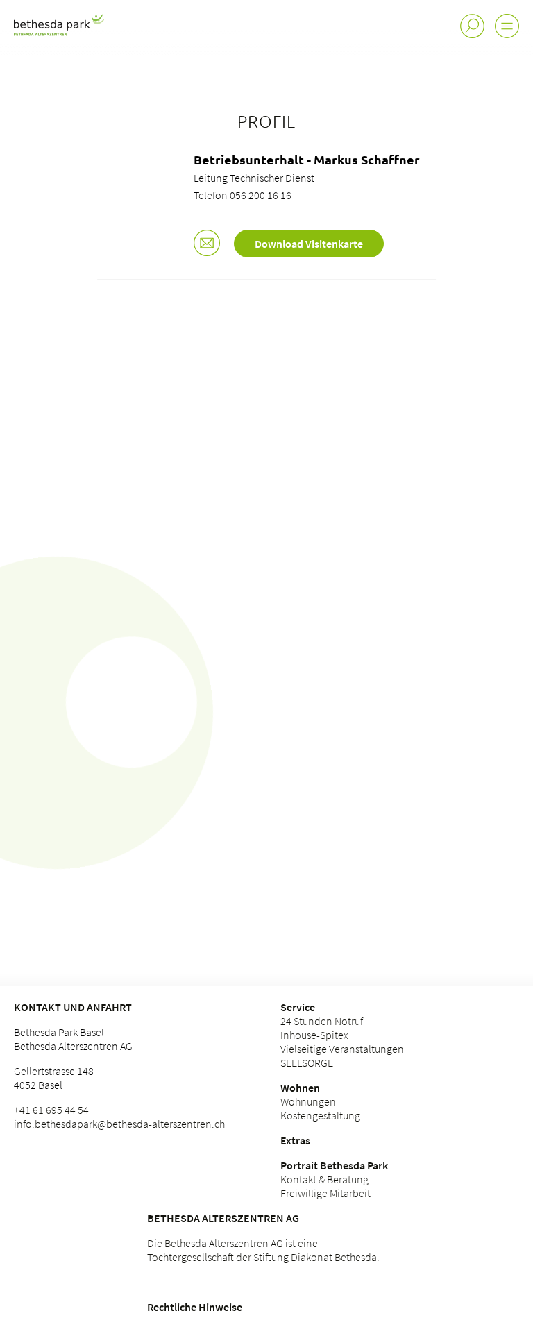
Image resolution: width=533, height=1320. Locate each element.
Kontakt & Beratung (324, 1179)
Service (297, 1007)
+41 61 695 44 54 (51, 1110)
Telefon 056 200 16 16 (242, 195)
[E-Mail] (207, 244)
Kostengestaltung (320, 1115)
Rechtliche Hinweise (194, 1307)
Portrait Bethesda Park (334, 1165)
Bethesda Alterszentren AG (223, 1218)
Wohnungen (308, 1101)
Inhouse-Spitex (314, 1035)
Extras (295, 1140)
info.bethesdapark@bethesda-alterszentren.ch (119, 1124)
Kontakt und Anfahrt (73, 1007)
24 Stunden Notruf (321, 1021)
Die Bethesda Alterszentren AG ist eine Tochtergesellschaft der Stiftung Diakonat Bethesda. (263, 1250)
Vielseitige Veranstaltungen (342, 1049)
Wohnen (300, 1087)
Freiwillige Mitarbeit (325, 1193)
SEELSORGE (306, 1062)
